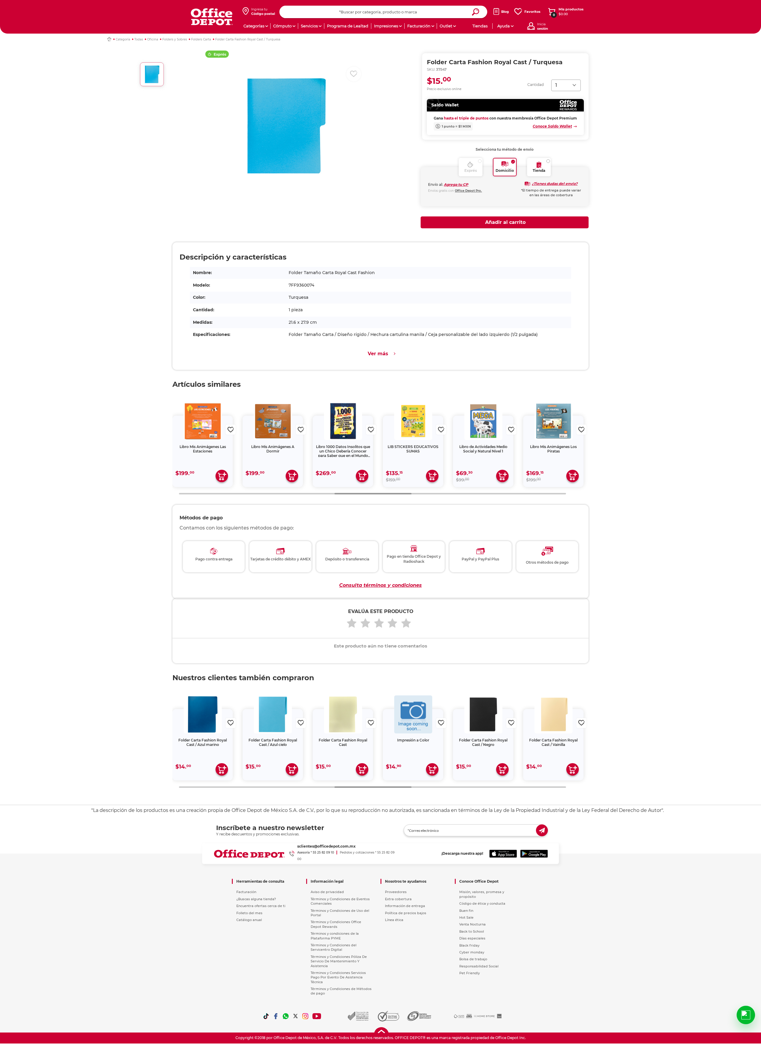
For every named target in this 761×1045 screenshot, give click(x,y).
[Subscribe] (542, 830)
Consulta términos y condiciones (380, 585)
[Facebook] (275, 1016)
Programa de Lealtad (347, 25)
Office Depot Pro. (468, 191)
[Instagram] (305, 1016)
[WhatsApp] (285, 1016)
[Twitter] (295, 1016)
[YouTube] (317, 1016)
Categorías (253, 25)
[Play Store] (534, 853)
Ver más (378, 353)
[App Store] (503, 853)
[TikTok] (266, 1016)
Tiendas (480, 25)
